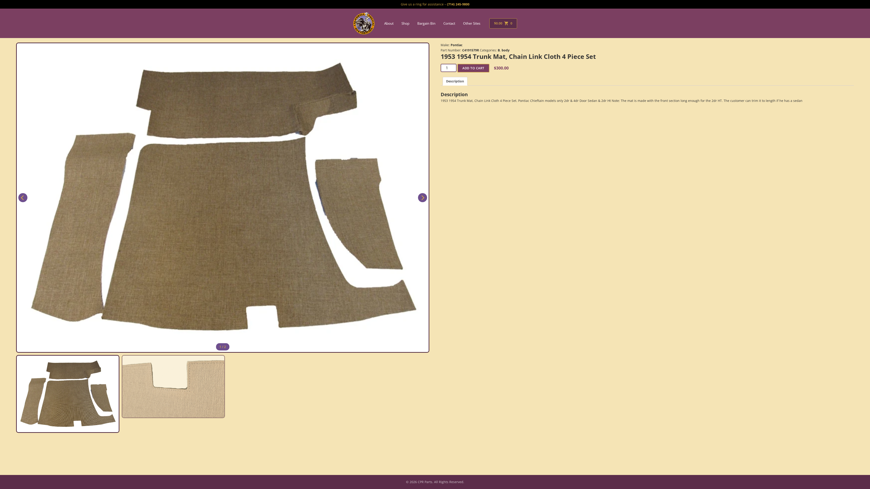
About (389, 23)
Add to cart (473, 68)
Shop (405, 23)
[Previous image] (22, 197)
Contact (449, 23)
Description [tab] (455, 81)
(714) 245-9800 (458, 4)
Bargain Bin (426, 23)
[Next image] (422, 197)
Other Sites (471, 23)
